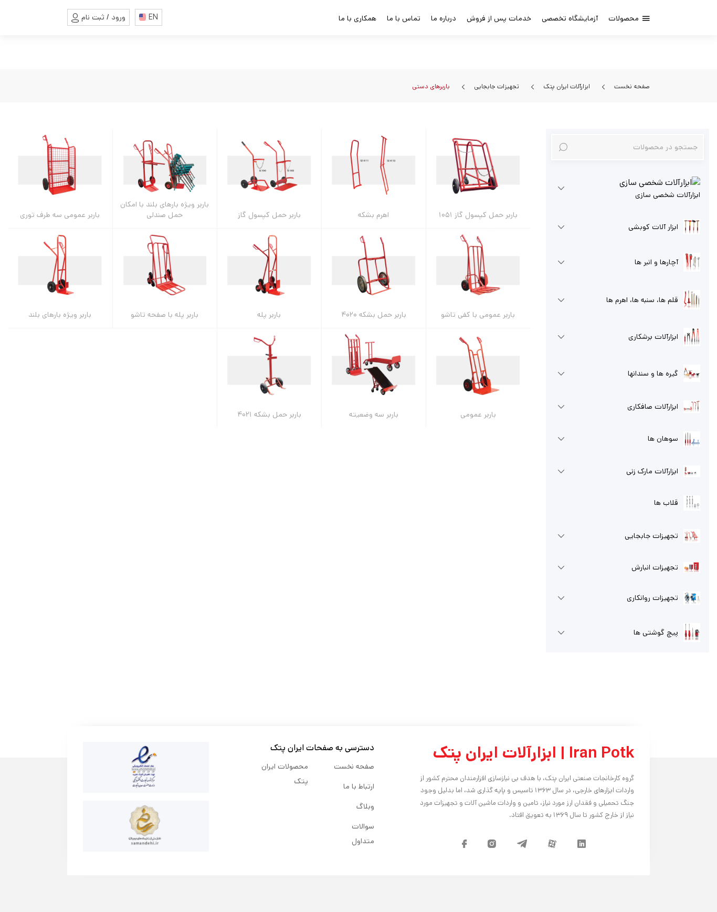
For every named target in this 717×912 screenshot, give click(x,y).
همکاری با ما (357, 18)
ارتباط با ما (358, 786)
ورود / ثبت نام (103, 17)
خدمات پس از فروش (499, 18)
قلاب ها (666, 503)
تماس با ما (403, 18)
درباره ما (443, 18)
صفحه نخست (631, 86)
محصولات (624, 18)
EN (153, 17)
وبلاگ (365, 806)
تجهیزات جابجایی (495, 86)
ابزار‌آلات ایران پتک (566, 86)
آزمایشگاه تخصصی (570, 18)
